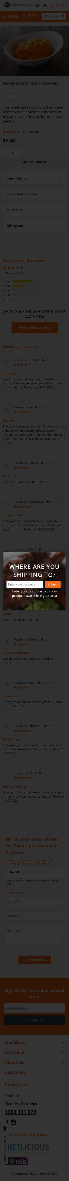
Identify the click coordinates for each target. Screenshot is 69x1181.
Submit (53, 584)
